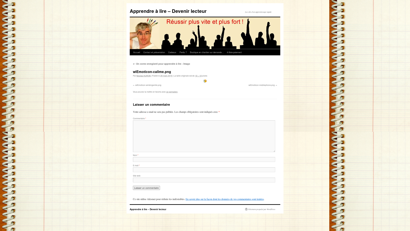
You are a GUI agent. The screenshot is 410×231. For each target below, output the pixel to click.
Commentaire (139, 118)
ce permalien (172, 91)
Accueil (136, 52)
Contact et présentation (154, 52)
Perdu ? (183, 52)
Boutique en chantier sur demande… (207, 52)
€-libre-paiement (234, 52)
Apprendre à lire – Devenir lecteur (168, 10)
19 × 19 (198, 75)
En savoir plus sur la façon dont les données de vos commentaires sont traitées (225, 199)
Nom (135, 155)
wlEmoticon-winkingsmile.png (148, 85)
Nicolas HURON (143, 75)
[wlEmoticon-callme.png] (205, 81)
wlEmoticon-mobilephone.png (262, 85)
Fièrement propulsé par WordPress (261, 209)
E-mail (136, 165)
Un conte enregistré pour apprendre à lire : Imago (161, 63)
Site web (136, 175)
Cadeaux (172, 52)
